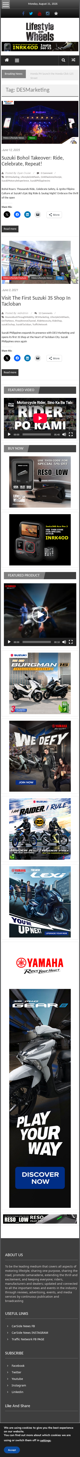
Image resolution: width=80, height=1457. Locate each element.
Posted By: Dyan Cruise (18, 173)
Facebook (18, 1366)
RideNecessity (44, 321)
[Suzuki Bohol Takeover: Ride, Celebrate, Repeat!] (40, 122)
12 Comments (45, 313)
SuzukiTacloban (23, 324)
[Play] (9, 434)
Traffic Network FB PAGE (28, 1339)
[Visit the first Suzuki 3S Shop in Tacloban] (40, 262)
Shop (59, 278)
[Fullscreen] (71, 434)
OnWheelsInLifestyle (51, 177)
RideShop (57, 321)
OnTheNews (8, 321)
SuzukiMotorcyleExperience (15, 181)
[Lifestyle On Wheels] (7, 60)
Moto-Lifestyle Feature (14, 278)
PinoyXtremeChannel (25, 321)
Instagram (19, 1385)
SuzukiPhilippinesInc (40, 181)
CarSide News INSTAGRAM (30, 1333)
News (32, 138)
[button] (40, 614)
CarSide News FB (23, 1326)
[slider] (37, 642)
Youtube (17, 1379)
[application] (40, 418)
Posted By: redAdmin (17, 313)
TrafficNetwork (39, 324)
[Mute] (64, 434)
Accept (12, 1450)
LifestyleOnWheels (30, 177)
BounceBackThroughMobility (19, 317)
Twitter (16, 1372)
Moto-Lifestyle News (13, 138)
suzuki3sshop (8, 324)
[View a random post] (73, 60)
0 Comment (46, 173)
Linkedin (17, 1392)
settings (45, 1440)
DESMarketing (12, 177)
